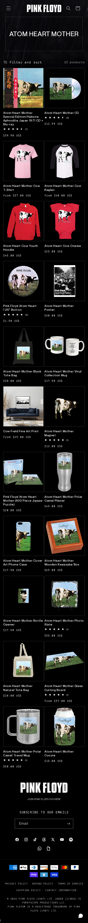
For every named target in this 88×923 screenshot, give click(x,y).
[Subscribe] (68, 824)
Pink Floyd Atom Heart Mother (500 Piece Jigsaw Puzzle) (23, 500)
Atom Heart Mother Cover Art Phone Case (23, 562)
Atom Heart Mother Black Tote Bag (22, 373)
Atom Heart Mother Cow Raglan (62, 187)
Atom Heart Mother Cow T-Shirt (21, 187)
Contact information (60, 890)
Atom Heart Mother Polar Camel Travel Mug (22, 753)
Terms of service (70, 883)
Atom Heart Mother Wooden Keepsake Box (61, 562)
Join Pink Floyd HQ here (44, 799)
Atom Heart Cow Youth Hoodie (20, 247)
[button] (8, 8)
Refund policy (42, 883)
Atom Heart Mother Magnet (59, 433)
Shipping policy (28, 890)
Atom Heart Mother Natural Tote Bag (17, 687)
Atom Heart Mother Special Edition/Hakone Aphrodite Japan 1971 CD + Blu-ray (23, 118)
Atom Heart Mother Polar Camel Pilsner (63, 498)
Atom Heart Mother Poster (59, 307)
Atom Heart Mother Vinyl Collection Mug (63, 373)
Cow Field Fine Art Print (21, 431)
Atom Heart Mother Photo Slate (64, 622)
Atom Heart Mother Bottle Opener (23, 622)
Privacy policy (16, 883)
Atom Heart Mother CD (61, 112)
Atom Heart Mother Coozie (59, 753)
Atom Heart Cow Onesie (62, 246)
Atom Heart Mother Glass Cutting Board (63, 687)
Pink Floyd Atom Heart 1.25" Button (20, 307)
